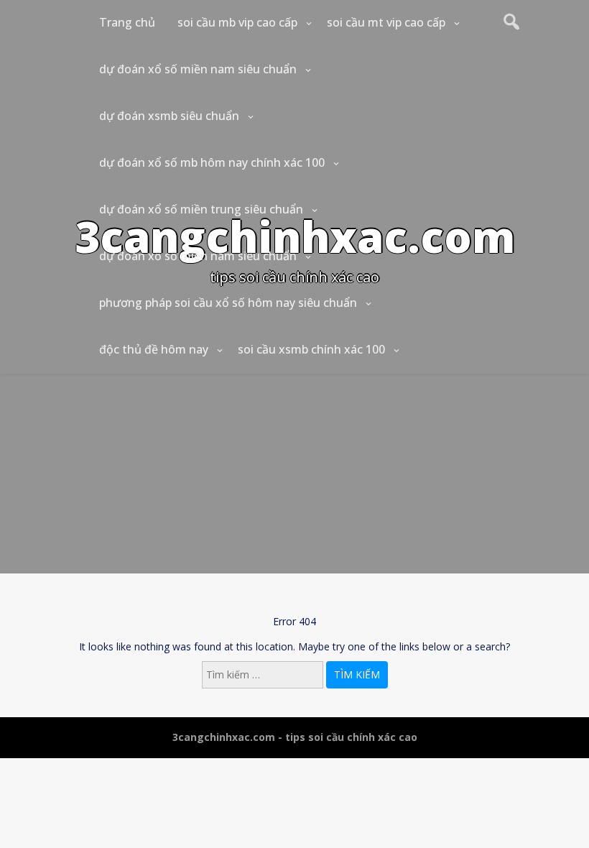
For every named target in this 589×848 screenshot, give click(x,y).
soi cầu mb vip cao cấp (237, 22)
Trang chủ (127, 22)
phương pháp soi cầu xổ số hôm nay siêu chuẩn (228, 302)
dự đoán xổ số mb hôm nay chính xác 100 (212, 162)
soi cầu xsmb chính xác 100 (311, 349)
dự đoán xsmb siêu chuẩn (169, 116)
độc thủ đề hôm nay (153, 349)
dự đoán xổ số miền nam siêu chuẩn (198, 69)
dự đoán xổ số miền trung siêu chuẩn (201, 209)
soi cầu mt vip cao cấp (386, 22)
